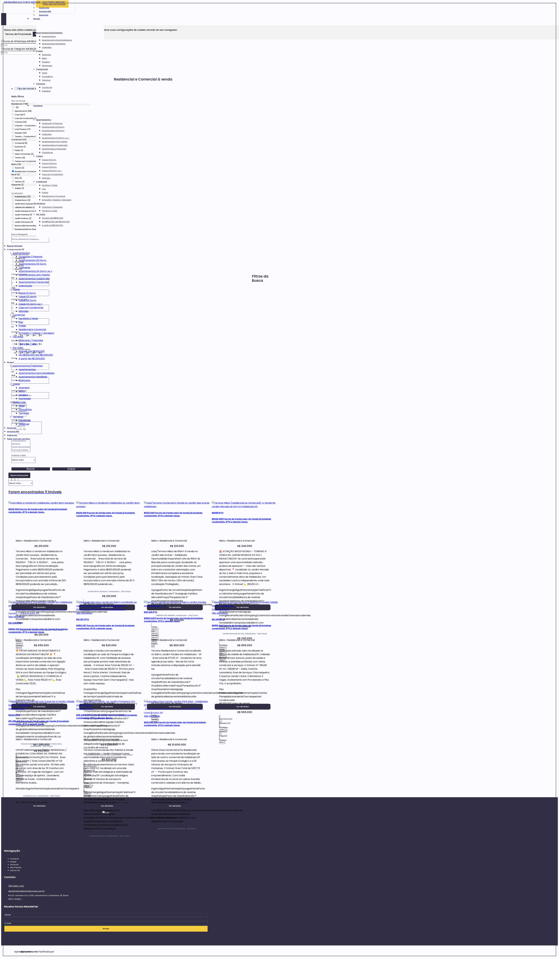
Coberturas (47, 152)
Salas (44, 72)
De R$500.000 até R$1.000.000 (56, 221)
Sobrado (46, 178)
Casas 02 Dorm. (49, 163)
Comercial (47, 87)
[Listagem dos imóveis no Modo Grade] (10, 478)
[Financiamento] (21, 441)
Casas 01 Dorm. (49, 159)
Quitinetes (47, 47)
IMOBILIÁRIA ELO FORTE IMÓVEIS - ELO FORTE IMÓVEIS (34, 2)
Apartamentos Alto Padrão (54, 141)
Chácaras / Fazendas (52, 207)
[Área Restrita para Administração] (64, 952)
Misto (44, 58)
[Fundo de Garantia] (21, 447)
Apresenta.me (17, 951)
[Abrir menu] (2, 242)
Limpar (71, 468)
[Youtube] (106, 843)
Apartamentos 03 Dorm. (53, 130)
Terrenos (46, 80)
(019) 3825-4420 (16, 886)
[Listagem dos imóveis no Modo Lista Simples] (16, 478)
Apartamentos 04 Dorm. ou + (55, 138)
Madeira (46, 62)
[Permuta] (21, 444)
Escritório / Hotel (49, 185)
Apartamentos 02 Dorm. (53, 127)
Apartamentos (49, 36)
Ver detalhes (242, 706)
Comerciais (42, 69)
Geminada (47, 65)
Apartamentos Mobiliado (54, 43)
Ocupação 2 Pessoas (52, 123)
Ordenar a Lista (18, 455)
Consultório (47, 76)
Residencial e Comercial (53, 196)
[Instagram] (106, 837)
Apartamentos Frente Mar (54, 149)
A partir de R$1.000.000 (52, 225)
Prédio (45, 192)
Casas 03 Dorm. (49, 167)
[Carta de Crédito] (21, 450)
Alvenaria (46, 54)
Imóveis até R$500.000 (52, 218)
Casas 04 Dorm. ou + (52, 170)
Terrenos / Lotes (49, 210)
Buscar (31, 468)
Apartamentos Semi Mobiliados (57, 40)
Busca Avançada (19, 475)
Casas (39, 51)
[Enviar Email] (279, 3)
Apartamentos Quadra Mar (55, 145)
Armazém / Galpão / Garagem (56, 199)
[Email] (106, 826)
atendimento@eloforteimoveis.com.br (26, 891)
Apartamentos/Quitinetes (49, 32)
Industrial (46, 91)
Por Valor (40, 214)
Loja (44, 189)
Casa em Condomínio (52, 174)
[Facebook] (106, 832)
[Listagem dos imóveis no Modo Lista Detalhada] (13, 478)
